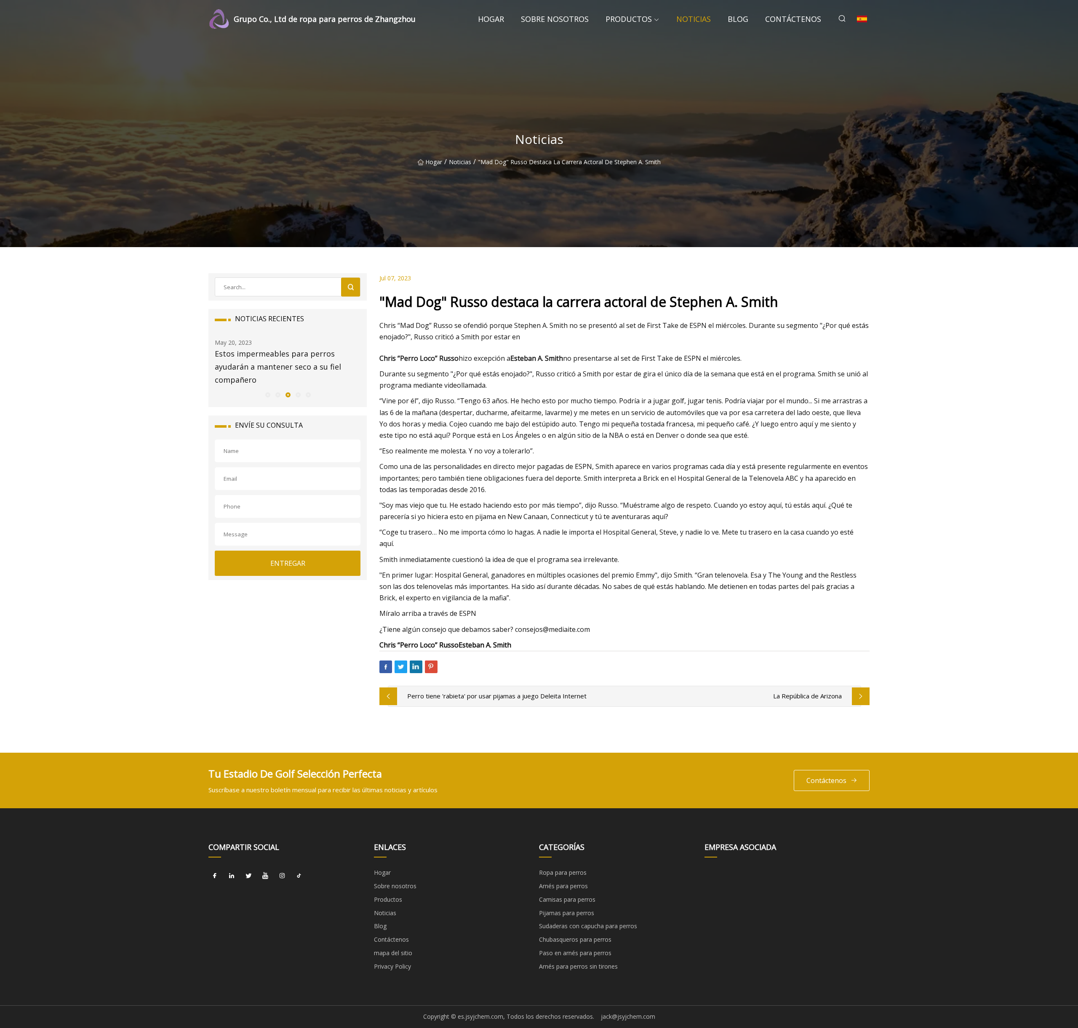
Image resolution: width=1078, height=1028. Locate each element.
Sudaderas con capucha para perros (588, 926)
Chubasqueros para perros (575, 939)
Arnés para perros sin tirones (578, 966)
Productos (629, 19)
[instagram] (282, 875)
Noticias (693, 19)
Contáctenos (793, 19)
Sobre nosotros (555, 19)
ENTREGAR (287, 563)
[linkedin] (231, 875)
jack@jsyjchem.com (628, 1016)
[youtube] (265, 875)
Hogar (491, 19)
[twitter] (248, 875)
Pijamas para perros (566, 913)
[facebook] (214, 875)
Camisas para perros (567, 899)
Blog (738, 19)
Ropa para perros (563, 872)
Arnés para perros (563, 886)
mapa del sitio (393, 953)
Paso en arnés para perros (575, 953)
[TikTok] (299, 875)
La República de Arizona (807, 696)
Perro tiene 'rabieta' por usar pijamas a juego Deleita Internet (497, 696)
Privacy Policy (392, 966)
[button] (267, 394)
